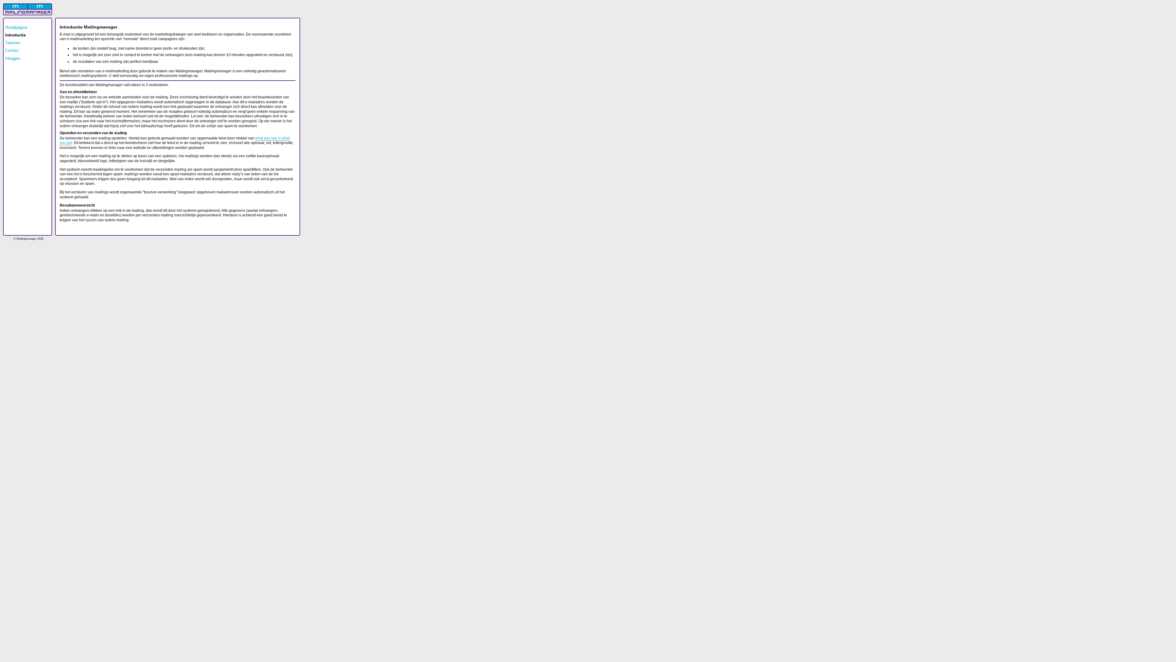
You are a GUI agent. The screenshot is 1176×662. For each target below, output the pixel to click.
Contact (12, 50)
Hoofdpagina (16, 27)
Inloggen (12, 58)
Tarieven (12, 42)
